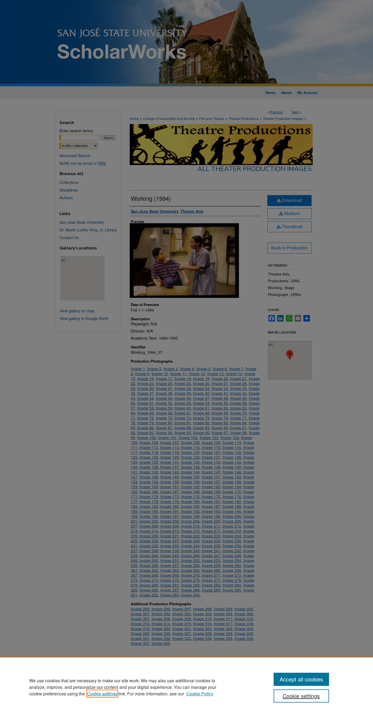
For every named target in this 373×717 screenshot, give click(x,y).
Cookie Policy (199, 693)
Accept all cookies (301, 679)
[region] (186, 687)
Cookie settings (102, 693)
